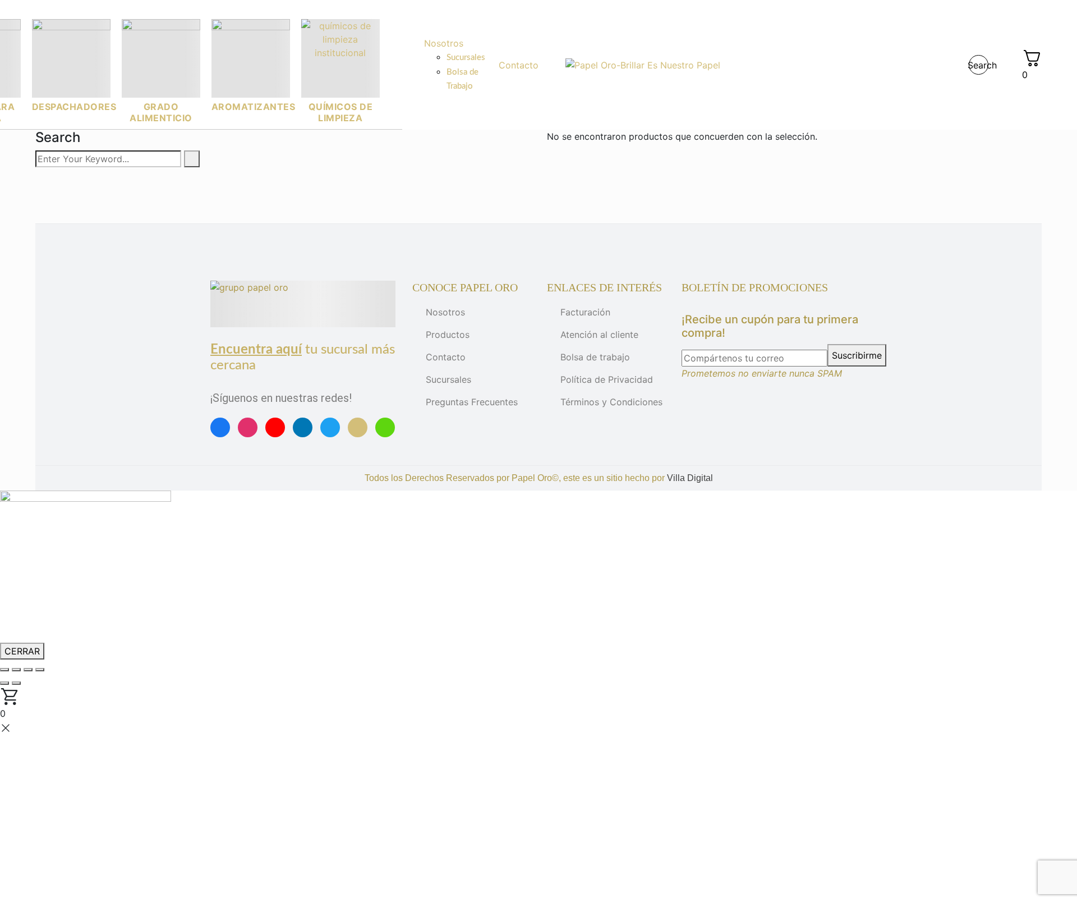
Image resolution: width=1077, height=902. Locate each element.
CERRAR (22, 651)
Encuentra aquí (256, 349)
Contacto (446, 357)
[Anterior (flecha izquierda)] (4, 683)
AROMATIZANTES (253, 106)
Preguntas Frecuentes (472, 401)
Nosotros (445, 312)
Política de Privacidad (606, 379)
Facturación (585, 312)
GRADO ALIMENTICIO (161, 112)
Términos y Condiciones (611, 401)
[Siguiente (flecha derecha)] (16, 683)
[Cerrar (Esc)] (39, 669)
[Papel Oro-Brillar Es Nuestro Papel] (642, 65)
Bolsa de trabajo (595, 357)
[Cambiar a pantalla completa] (16, 669)
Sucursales (448, 379)
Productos (448, 334)
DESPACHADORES (74, 106)
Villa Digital (690, 478)
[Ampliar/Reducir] (4, 669)
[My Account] (1005, 65)
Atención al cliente (599, 334)
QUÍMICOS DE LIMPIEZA (341, 112)
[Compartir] (28, 669)
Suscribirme (857, 355)
